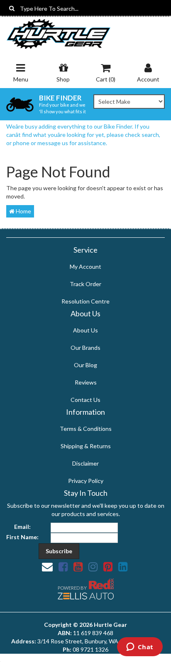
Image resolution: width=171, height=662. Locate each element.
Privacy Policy (85, 480)
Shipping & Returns (86, 445)
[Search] (11, 8)
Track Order (85, 283)
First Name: (22, 536)
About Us (85, 330)
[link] (63, 566)
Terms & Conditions (86, 428)
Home (23, 211)
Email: (22, 526)
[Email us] (47, 566)
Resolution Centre (85, 301)
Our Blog (85, 364)
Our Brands (85, 347)
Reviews (86, 382)
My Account (85, 266)
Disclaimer (85, 463)
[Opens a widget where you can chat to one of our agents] (140, 647)
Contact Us (85, 399)
